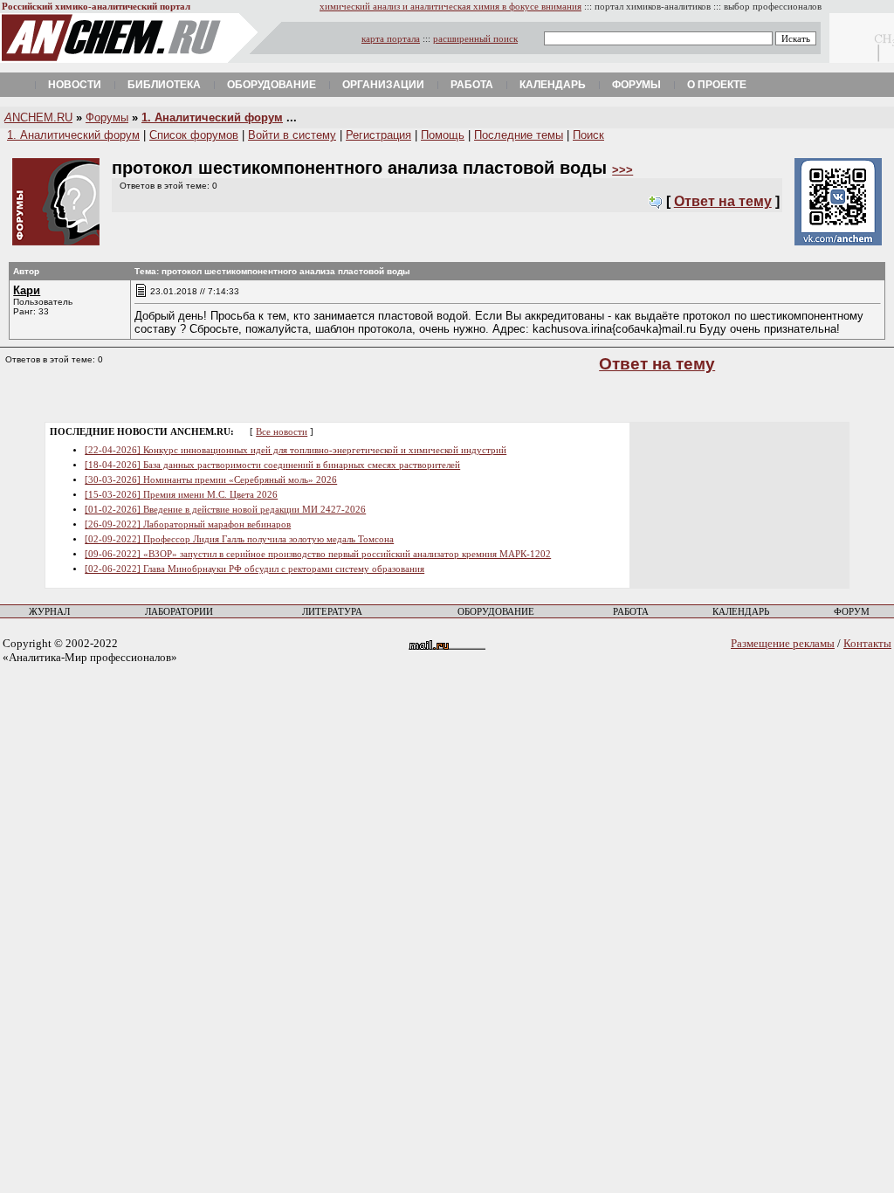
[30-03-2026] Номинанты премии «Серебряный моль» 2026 (211, 480)
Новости (74, 85)
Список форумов (193, 134)
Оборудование (271, 85)
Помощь (442, 134)
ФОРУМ (852, 612)
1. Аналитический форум (212, 117)
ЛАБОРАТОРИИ (179, 612)
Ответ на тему (723, 201)
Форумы (636, 85)
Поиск (588, 134)
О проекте (716, 85)
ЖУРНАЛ (49, 612)
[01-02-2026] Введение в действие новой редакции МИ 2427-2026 (225, 509)
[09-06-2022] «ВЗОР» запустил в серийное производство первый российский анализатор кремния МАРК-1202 (318, 554)
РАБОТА (631, 612)
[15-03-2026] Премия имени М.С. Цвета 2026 (181, 495)
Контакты (867, 643)
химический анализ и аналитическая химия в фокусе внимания (450, 6)
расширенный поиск (475, 39)
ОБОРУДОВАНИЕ (495, 612)
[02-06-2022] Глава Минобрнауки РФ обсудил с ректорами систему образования (254, 569)
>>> (622, 169)
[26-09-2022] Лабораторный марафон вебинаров (188, 524)
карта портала (390, 39)
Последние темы (518, 134)
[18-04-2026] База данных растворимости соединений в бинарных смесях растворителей (272, 465)
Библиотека (164, 85)
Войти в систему (292, 134)
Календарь (552, 85)
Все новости (281, 432)
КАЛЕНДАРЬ (740, 612)
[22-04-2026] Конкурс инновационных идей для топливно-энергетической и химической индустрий (295, 450)
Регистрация (378, 134)
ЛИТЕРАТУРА (332, 612)
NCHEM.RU (38, 117)
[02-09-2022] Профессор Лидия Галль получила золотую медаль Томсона (239, 539)
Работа (471, 85)
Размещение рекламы (783, 643)
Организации (383, 85)
